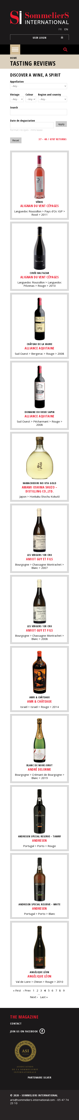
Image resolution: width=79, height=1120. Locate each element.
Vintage (14, 94)
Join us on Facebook (24, 1031)
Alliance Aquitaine (39, 348)
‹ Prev (27, 990)
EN (66, 29)
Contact (15, 1023)
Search (14, 107)
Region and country (49, 94)
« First (17, 990)
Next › (34, 997)
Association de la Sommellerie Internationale (25, 1056)
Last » (44, 997)
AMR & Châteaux (39, 701)
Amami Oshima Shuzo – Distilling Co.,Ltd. (39, 489)
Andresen (39, 840)
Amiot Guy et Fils (39, 559)
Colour (29, 94)
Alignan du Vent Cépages (39, 206)
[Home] (39, 17)
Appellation (17, 81)
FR (60, 29)
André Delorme (39, 769)
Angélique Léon (39, 976)
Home (13, 58)
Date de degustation (22, 120)
